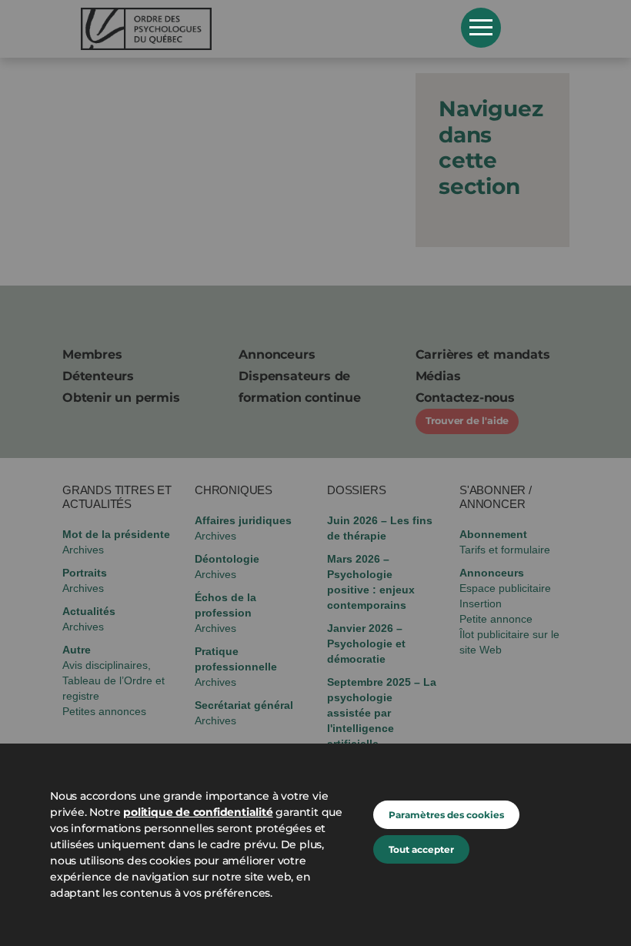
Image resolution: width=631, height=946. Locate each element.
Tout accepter (421, 849)
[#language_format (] (259, 29)
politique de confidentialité (197, 812)
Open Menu (481, 28)
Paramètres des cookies (446, 815)
